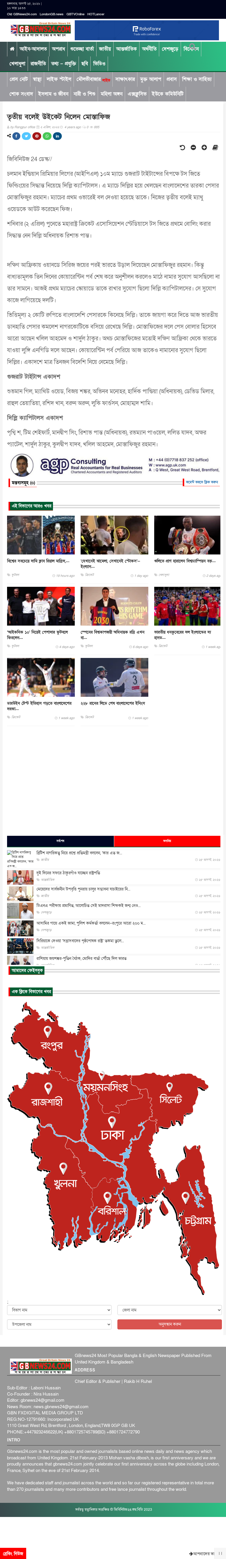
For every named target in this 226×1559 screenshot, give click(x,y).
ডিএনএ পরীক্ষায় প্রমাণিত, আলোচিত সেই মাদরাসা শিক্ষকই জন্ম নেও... (88, 905)
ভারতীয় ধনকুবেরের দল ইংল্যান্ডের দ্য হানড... (182, 635)
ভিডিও (99, 63)
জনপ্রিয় (167, 841)
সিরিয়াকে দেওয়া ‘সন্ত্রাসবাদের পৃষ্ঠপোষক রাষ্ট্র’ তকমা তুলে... (80, 941)
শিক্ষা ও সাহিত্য (197, 79)
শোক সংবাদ (21, 94)
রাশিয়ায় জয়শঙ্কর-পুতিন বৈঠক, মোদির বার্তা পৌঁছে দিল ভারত (81, 958)
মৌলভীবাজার (93, 79)
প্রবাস (172, 79)
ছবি (85, 63)
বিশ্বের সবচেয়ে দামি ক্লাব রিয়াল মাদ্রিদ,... (38, 561)
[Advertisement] (113, 780)
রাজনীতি (38, 63)
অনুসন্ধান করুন (170, 1324)
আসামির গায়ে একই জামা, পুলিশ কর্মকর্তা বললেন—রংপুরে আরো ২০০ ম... (91, 923)
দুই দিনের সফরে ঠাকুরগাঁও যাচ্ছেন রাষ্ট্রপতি (68, 873)
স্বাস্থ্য (37, 79)
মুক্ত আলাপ (150, 79)
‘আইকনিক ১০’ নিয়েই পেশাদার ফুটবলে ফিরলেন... (37, 635)
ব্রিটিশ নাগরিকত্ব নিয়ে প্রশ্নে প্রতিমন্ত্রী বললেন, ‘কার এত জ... (79, 853)
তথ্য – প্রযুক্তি (63, 63)
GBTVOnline (75, 14)
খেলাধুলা (17, 63)
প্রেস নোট (19, 79)
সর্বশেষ (60, 841)
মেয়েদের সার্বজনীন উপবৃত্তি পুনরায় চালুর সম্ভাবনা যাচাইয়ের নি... (83, 889)
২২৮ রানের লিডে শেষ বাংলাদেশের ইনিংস (113, 703)
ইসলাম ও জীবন (53, 94)
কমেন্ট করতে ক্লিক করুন (202, 482)
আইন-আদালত (33, 49)
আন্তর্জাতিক (126, 49)
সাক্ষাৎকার (125, 79)
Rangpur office (24, 127)
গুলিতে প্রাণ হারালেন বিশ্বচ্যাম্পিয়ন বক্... (185, 561)
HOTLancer (95, 14)
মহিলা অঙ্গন (111, 94)
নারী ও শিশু (84, 94)
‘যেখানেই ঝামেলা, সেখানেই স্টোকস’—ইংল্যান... (110, 563)
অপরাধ (58, 49)
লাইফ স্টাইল (59, 79)
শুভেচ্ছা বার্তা (82, 49)
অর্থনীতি (149, 49)
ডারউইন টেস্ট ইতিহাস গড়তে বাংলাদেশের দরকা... (39, 706)
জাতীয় (105, 49)
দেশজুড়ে (170, 49)
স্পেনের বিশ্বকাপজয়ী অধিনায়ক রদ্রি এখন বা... (112, 635)
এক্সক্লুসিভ (137, 94)
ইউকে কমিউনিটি (167, 94)
